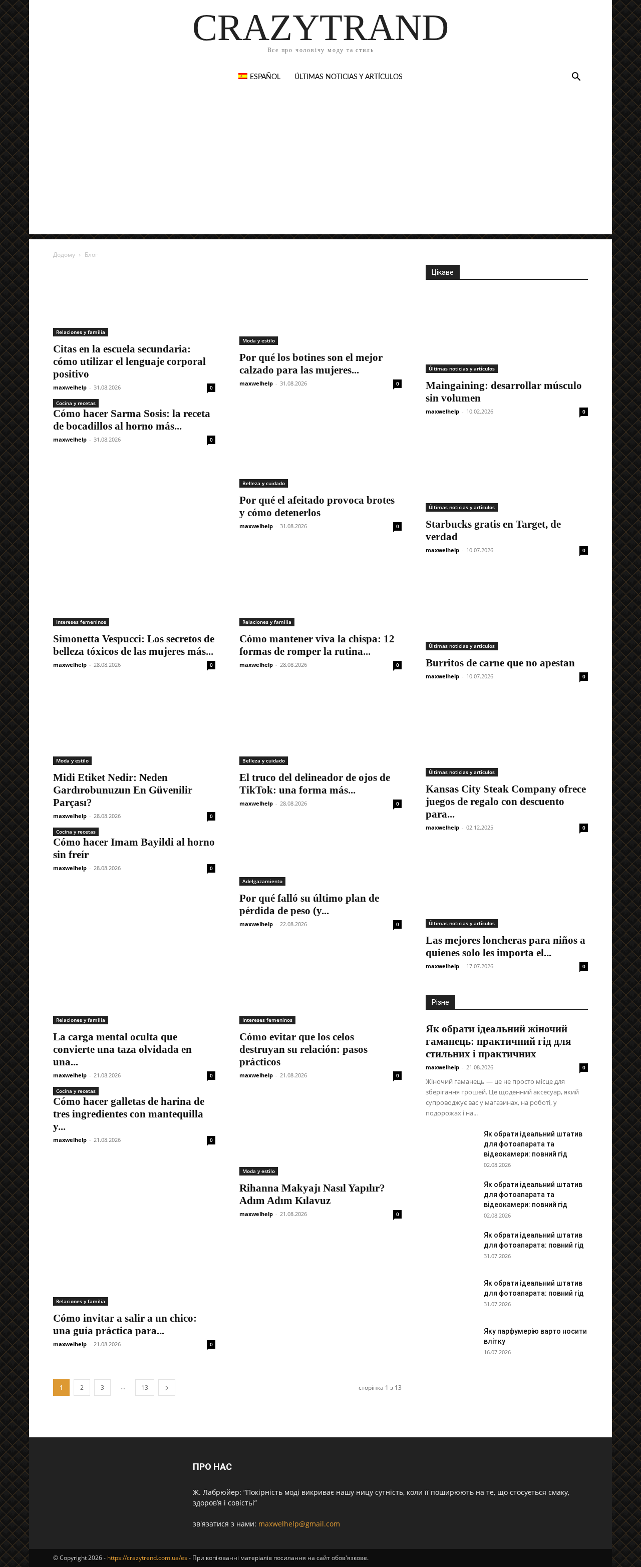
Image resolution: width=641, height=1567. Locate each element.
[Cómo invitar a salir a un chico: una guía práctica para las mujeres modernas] (134, 1270)
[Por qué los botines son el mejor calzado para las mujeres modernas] (320, 305)
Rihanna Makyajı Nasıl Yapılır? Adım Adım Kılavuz (312, 1194)
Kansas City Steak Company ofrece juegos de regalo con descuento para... (506, 801)
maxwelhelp (70, 387)
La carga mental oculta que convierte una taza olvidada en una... (122, 1049)
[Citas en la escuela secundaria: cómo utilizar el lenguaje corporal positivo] (134, 300)
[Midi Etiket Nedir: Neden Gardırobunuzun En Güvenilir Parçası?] (134, 725)
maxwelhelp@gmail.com (299, 1523)
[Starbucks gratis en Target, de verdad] (507, 472)
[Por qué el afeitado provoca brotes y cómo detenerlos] (320, 448)
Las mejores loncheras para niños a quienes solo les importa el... (505, 946)
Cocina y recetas (76, 403)
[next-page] (166, 1387)
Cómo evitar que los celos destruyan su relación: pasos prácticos (303, 1049)
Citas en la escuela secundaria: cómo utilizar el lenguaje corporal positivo (129, 361)
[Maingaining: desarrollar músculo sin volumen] (507, 333)
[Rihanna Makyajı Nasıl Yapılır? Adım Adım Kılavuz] (320, 1135)
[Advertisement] (320, 164)
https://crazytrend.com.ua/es (147, 1557)
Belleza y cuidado (263, 483)
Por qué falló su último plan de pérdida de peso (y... (309, 904)
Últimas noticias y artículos (348, 77)
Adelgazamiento (262, 881)
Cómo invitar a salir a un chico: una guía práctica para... (125, 1324)
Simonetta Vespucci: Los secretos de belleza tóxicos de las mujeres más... (133, 645)
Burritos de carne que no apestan (500, 663)
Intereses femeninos (81, 621)
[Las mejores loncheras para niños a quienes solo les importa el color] (507, 888)
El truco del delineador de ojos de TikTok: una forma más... (314, 783)
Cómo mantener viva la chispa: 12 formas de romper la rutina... (317, 645)
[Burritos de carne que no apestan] (507, 610)
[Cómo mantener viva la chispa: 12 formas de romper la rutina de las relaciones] (320, 586)
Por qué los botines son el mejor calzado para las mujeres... (311, 363)
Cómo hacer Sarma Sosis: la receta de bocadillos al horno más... (131, 420)
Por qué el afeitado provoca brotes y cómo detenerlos (317, 506)
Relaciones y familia (80, 331)
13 (144, 1387)
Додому (64, 254)
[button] (576, 78)
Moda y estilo (258, 340)
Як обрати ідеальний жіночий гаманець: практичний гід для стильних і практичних (498, 1041)
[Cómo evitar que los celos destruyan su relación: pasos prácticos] (320, 984)
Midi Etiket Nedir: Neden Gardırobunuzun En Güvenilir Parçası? (122, 790)
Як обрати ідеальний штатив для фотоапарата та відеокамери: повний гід (533, 1144)
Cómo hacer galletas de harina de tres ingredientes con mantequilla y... (128, 1113)
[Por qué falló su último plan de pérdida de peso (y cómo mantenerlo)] (320, 861)
